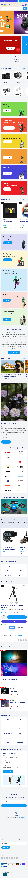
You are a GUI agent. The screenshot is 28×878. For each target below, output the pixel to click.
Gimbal (7, 570)
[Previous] (11, 603)
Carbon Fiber (20, 627)
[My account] (23, 5)
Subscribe (14, 805)
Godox (20, 570)
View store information (17, 635)
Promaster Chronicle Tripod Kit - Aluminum (12, 606)
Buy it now (14, 621)
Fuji (20, 719)
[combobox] (12, 8)
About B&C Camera (14, 352)
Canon (7, 719)
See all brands (20, 742)
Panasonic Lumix (8, 733)
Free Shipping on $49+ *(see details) (8, 1)
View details (24, 582)
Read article (6, 442)
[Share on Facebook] (18, 640)
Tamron (20, 737)
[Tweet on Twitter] (23, 640)
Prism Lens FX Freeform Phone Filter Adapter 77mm (18, 690)
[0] (25, 5)
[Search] (25, 8)
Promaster (3, 609)
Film (20, 575)
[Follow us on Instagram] (7, 858)
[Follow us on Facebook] (2, 858)
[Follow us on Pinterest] (10, 858)
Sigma (20, 733)
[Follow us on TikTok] (14, 858)
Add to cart (16, 617)
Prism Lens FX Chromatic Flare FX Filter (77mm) (17, 703)
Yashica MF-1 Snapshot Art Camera (8, 222)
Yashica (4, 219)
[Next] (16, 603)
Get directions (8, 771)
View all (25, 68)
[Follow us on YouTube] (12, 858)
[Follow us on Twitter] (5, 858)
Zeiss (7, 742)
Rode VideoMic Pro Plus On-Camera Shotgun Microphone (9, 548)
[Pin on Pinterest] (21, 640)
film (17, 426)
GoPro (7, 724)
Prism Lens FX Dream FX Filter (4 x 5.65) (9, 679)
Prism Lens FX (4, 677)
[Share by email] (26, 640)
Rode (4, 545)
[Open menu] (2, 4)
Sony (8, 737)
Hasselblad (20, 724)
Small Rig (8, 566)
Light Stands (8, 575)
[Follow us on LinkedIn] (17, 858)
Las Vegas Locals (23, 1)
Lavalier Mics (20, 566)
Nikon (20, 728)
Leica (7, 728)
